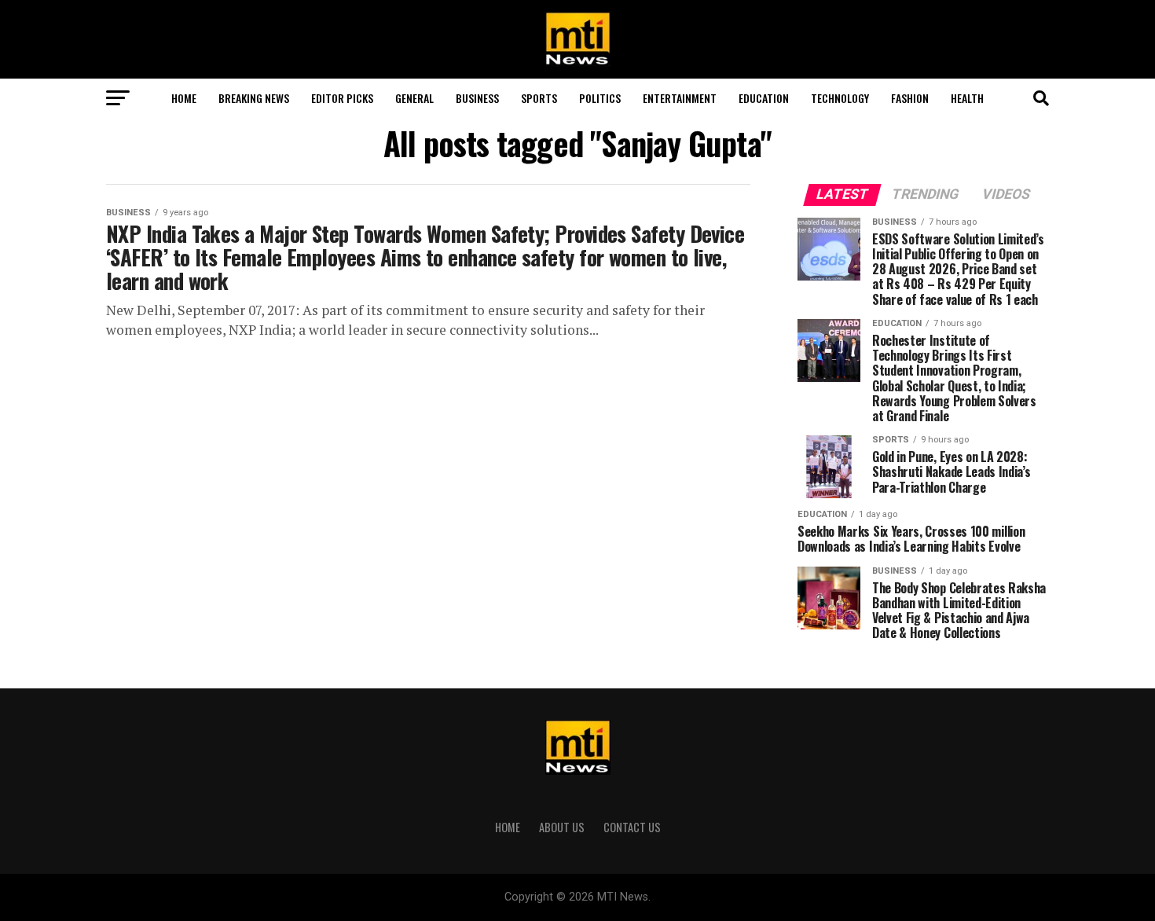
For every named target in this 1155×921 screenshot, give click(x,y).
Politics (600, 98)
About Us (562, 827)
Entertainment (680, 98)
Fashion (910, 98)
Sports (539, 98)
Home (183, 98)
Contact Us (632, 827)
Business (477, 98)
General (414, 98)
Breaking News (253, 98)
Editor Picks (342, 98)
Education (764, 98)
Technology (840, 98)
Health (967, 98)
